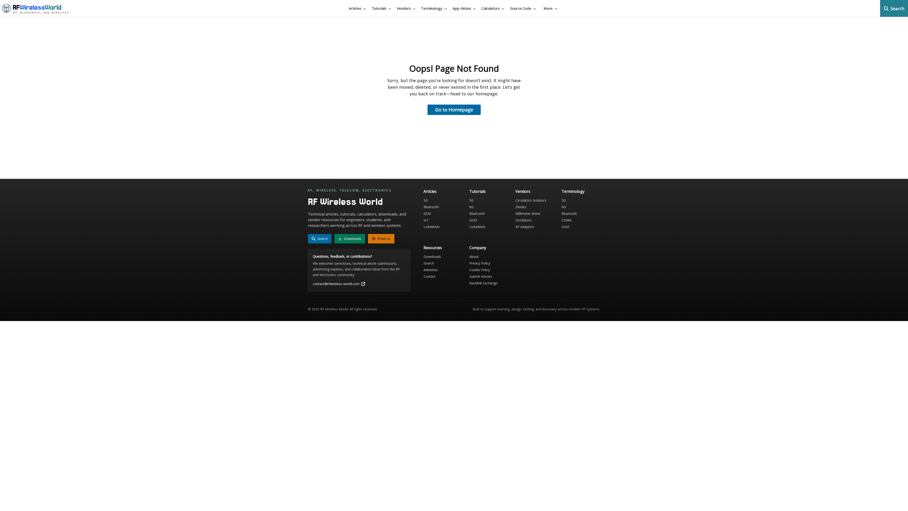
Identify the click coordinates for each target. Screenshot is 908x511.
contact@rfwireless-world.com (336, 284)
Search (428, 263)
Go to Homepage (454, 109)
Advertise (430, 270)
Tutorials (477, 191)
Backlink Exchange (483, 283)
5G (425, 200)
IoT (426, 220)
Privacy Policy (479, 263)
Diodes (520, 207)
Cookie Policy (479, 270)
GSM (427, 213)
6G (471, 207)
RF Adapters (524, 227)
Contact (429, 276)
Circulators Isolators (530, 200)
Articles (430, 191)
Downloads (432, 256)
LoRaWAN (431, 227)
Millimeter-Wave (527, 213)
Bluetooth (431, 207)
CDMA (567, 220)
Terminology (573, 191)
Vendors (522, 191)
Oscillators (523, 220)
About (474, 256)
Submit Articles (480, 276)
